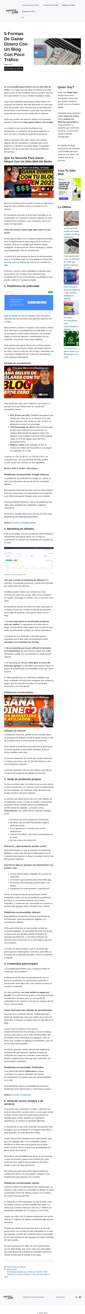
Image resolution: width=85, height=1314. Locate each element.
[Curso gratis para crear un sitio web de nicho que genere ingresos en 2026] (71, 247)
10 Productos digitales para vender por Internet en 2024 (27, 1272)
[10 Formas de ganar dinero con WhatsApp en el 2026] (71, 339)
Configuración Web (28, 11)
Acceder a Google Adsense (24, 523)
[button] (23, 17)
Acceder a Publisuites (21, 1095)
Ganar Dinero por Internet (30, 5)
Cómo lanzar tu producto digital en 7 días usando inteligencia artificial (72, 293)
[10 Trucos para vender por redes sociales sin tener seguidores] (71, 219)
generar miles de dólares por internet (20, 262)
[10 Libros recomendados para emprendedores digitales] (71, 308)
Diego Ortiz (8, 64)
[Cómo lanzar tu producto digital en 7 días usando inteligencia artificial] (71, 277)
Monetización (12, 1269)
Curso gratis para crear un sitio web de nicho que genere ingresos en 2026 (71, 262)
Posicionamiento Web (50, 5)
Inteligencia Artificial (68, 5)
